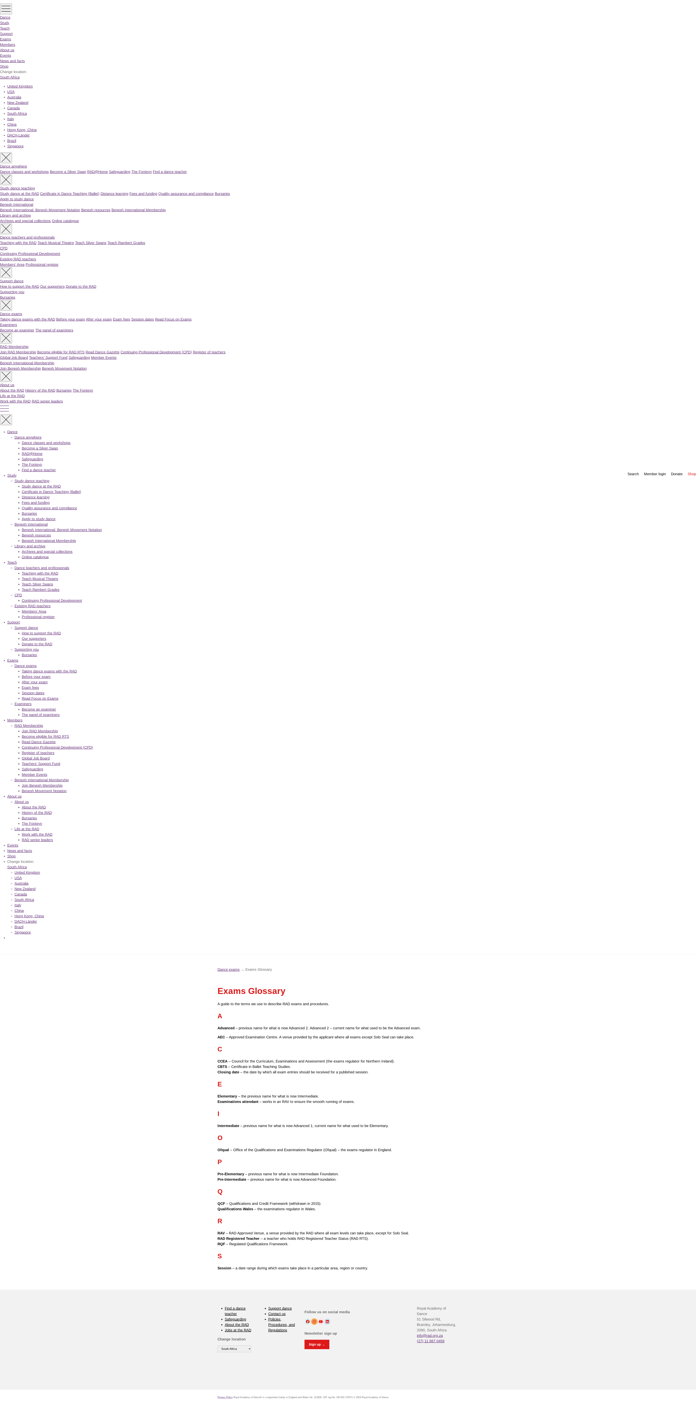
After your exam (99, 319)
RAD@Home (97, 172)
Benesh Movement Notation (64, 368)
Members (7, 45)
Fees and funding (143, 194)
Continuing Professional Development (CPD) (156, 352)
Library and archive (15, 215)
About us (7, 50)
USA (10, 92)
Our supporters (52, 286)
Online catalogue (65, 221)
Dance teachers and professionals (27, 237)
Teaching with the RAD (18, 243)
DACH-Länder (18, 135)
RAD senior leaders (47, 401)
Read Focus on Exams (173, 319)
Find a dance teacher (170, 172)
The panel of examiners (54, 330)
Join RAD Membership (18, 352)
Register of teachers (209, 352)
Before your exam (70, 319)
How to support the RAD (19, 286)
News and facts (12, 61)
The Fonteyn (141, 172)
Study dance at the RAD (19, 194)
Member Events (104, 358)
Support (6, 34)
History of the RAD (40, 390)
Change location (232, 1339)
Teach (5, 28)
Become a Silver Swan (68, 172)
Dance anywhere (13, 166)
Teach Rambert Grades (126, 243)
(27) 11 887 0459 (430, 1341)
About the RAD (12, 390)
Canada (13, 108)
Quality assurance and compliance (186, 194)
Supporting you (12, 292)
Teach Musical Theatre (56, 243)
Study (4, 23)
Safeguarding (119, 172)
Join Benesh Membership (20, 368)
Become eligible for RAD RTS (60, 352)
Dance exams (11, 314)
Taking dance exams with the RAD (27, 319)
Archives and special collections (25, 221)
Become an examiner (17, 330)
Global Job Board (14, 358)
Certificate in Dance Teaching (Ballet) (70, 194)
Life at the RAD (12, 396)
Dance (5, 17)
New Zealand (17, 103)
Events (5, 55)
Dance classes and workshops (24, 172)
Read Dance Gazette (102, 352)
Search (633, 474)
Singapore (15, 146)
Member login (655, 474)
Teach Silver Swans (90, 243)
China (11, 124)
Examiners (8, 325)
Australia (14, 97)
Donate (677, 474)
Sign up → (317, 1344)
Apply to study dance (17, 199)
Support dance (12, 281)
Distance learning (114, 194)
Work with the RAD (15, 401)
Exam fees (121, 319)
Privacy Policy (225, 1397)
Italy (10, 119)
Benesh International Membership (138, 210)
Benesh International (16, 205)
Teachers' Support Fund (48, 358)
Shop (4, 66)
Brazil (11, 141)
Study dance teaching (17, 188)
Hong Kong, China (22, 130)
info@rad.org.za (430, 1336)
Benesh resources (95, 210)
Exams (5, 39)
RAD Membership (14, 347)
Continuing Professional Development (30, 254)
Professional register (42, 265)
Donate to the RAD (81, 286)
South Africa (10, 77)
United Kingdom (20, 86)
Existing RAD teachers (18, 259)
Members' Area (12, 265)
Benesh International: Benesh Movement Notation (40, 210)
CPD (3, 248)
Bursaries (222, 194)
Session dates (142, 319)
